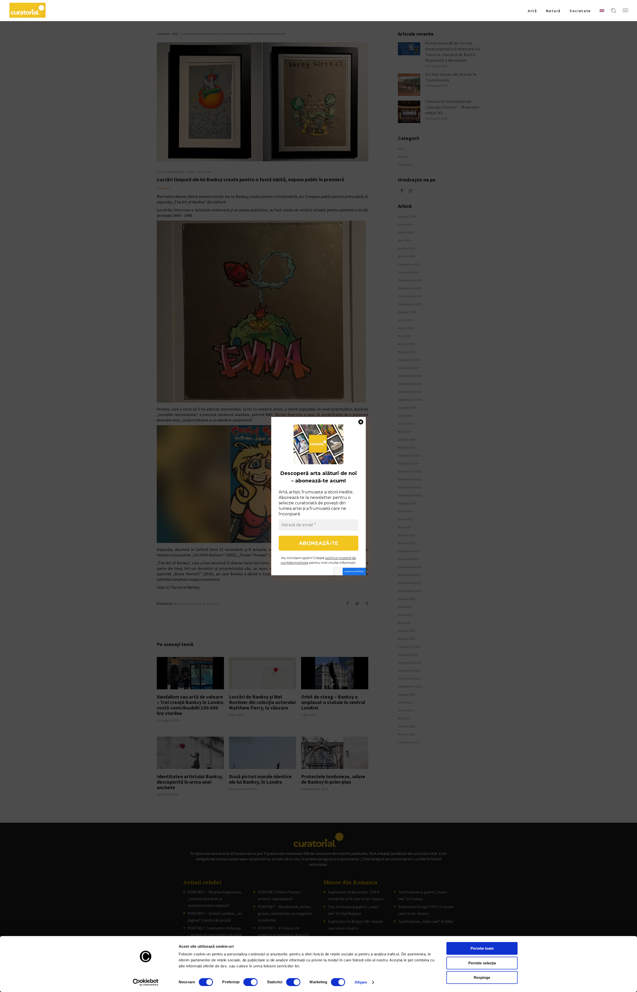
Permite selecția (482, 963)
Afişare (361, 982)
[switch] (250, 982)
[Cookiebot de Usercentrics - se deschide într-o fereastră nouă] (145, 982)
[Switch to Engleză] (602, 10)
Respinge (482, 977)
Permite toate (482, 948)
